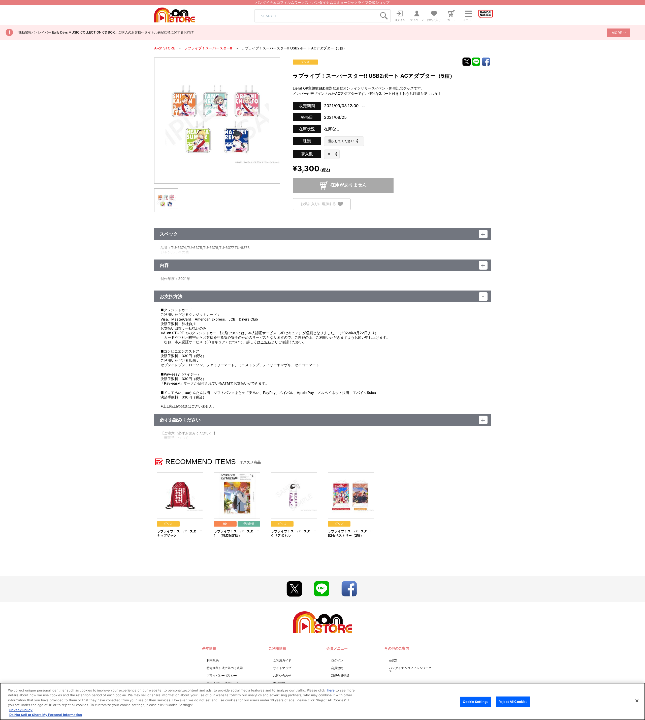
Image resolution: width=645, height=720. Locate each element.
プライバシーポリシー (222, 675)
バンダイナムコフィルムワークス (410, 669)
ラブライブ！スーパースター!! (208, 48)
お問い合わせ (282, 675)
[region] (322, 701)
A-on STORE (164, 48)
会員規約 (337, 668)
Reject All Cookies (513, 702)
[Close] (636, 700)
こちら (266, 342)
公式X (393, 660)
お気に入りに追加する (318, 203)
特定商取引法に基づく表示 (225, 668)
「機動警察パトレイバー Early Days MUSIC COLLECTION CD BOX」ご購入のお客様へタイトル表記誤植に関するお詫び (104, 32)
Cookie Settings (475, 702)
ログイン (337, 660)
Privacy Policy (21, 710)
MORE (616, 33)
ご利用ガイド (282, 660)
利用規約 (213, 660)
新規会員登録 (340, 675)
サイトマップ (282, 668)
